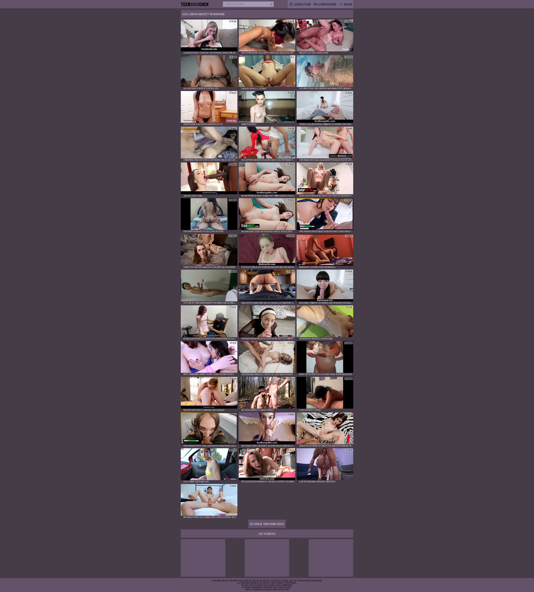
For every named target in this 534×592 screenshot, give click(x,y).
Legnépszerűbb (327, 4)
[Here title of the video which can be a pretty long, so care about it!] (209, 35)
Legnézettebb (302, 4)
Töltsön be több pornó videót (267, 524)
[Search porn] (271, 4)
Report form (284, 589)
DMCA (275, 589)
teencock (195, 4)
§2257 (269, 589)
